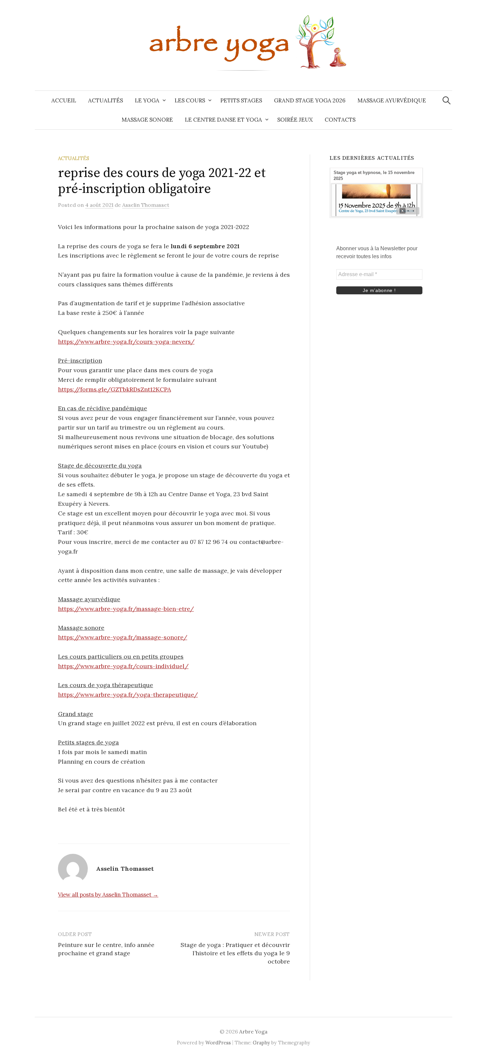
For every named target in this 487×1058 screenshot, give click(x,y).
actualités (105, 100)
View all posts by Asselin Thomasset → (108, 894)
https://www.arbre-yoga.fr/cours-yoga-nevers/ (126, 341)
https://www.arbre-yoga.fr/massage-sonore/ (122, 637)
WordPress (218, 1042)
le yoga (147, 100)
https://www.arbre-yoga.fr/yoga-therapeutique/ (128, 694)
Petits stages (241, 100)
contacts (340, 119)
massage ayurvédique (391, 100)
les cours (190, 100)
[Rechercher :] (446, 100)
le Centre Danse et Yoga (223, 119)
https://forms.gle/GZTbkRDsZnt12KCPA (114, 389)
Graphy (261, 1042)
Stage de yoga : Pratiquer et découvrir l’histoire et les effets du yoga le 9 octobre (235, 953)
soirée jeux (295, 119)
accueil (63, 100)
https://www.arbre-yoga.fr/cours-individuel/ (123, 666)
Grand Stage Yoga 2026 (310, 100)
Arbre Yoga (253, 1031)
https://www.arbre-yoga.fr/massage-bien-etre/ (126, 609)
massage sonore (147, 119)
